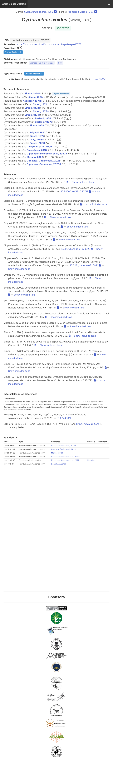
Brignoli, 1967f (38, 132)
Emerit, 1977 (37, 135)
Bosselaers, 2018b (37, 150)
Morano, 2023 (35, 157)
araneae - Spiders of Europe (41, 63)
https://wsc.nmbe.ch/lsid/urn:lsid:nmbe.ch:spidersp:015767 (48, 44)
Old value (91, 460)
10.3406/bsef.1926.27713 (74, 191)
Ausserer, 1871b (32, 100)
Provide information (34, 74)
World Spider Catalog (14, 3)
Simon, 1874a (32, 114)
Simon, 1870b (32, 93)
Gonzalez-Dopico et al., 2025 (43, 160)
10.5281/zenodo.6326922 (84, 265)
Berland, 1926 (43, 118)
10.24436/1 (64, 418)
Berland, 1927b (43, 121)
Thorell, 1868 (38, 11)
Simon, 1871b (40, 104)
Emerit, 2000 (37, 143)
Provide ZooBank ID (13, 52)
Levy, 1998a (99, 79)
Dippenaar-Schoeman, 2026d (44, 164)
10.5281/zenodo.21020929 (75, 248)
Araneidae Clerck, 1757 (80, 11)
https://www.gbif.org (87, 423)
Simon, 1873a (32, 107)
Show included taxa (83, 182)
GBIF (60, 63)
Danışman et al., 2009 (39, 146)
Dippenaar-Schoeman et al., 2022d (47, 153)
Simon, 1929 (37, 125)
